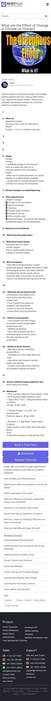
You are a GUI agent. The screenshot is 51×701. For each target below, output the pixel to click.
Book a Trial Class (25, 444)
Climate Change (11, 605)
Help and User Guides (35, 655)
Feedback (30, 674)
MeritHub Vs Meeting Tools (36, 637)
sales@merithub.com (11, 671)
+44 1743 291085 (14, 660)
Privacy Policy (18, 691)
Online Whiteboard (10, 630)
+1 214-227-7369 (13, 656)
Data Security (33, 691)
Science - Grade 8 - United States (30, 600)
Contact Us (31, 677)
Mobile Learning (31, 631)
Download (26, 453)
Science (8, 600)
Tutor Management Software (15, 640)
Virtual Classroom (10, 627)
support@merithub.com (36, 670)
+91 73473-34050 (14, 664)
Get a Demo (8, 681)
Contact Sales (9, 674)
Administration (9, 637)
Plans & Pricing (9, 678)
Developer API (31, 627)
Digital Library (9, 634)
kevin (12, 83)
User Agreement (29, 694)
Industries (29, 634)
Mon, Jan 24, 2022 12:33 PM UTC (21, 85)
